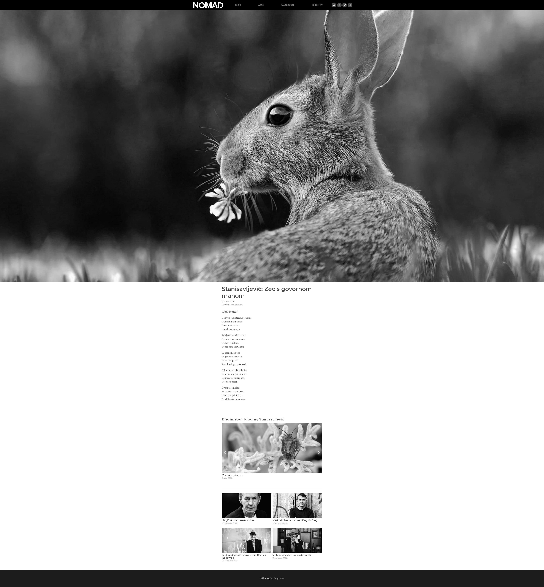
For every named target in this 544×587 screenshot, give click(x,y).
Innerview (317, 5)
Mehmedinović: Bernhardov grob (292, 555)
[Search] (334, 5)
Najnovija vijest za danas (236, 475)
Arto (261, 5)
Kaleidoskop (288, 5)
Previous (225, 452)
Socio (238, 5)
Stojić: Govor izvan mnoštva (238, 520)
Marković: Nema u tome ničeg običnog (295, 520)
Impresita (279, 578)
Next (318, 452)
